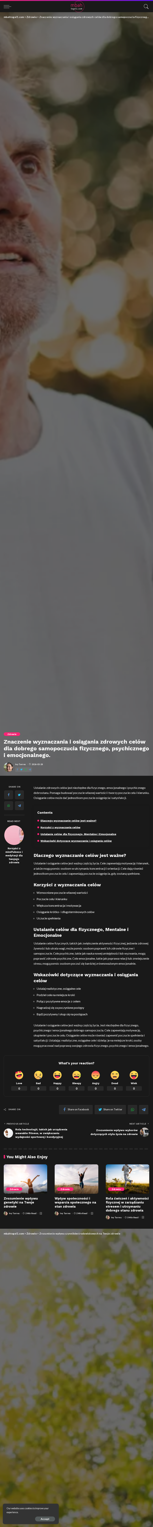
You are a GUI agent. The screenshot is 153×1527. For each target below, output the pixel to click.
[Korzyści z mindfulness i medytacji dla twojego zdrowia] (14, 835)
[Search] (145, 6)
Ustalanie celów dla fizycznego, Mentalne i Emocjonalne (78, 834)
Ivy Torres (20, 764)
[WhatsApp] (26, 769)
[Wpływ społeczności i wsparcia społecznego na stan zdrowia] (76, 1179)
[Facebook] (17, 769)
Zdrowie (11, 734)
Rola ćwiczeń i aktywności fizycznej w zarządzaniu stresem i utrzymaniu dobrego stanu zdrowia (127, 1204)
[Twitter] (21, 769)
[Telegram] (30, 769)
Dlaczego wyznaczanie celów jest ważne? (68, 820)
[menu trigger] (8, 6)
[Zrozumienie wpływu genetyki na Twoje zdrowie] (25, 1179)
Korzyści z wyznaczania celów (60, 827)
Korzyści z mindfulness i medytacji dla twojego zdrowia (14, 855)
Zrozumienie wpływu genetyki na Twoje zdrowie (21, 1202)
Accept (45, 1518)
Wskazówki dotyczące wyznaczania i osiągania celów (76, 840)
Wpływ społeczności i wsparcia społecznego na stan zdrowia (75, 1202)
